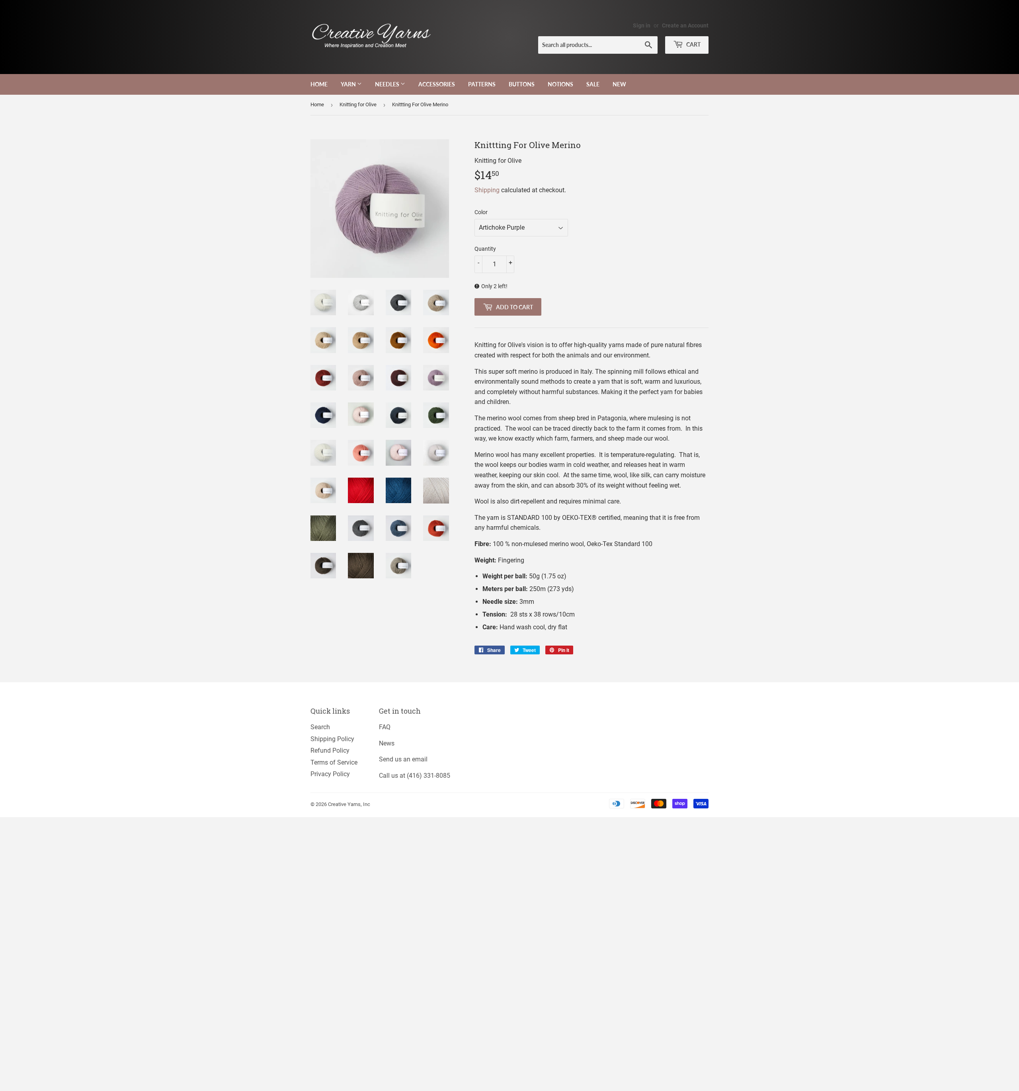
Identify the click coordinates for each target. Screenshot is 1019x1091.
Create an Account (685, 25)
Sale (592, 84)
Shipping (487, 190)
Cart (693, 44)
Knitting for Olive (358, 104)
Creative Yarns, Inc (349, 804)
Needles (387, 84)
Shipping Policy (332, 739)
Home (319, 84)
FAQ (384, 727)
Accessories (436, 84)
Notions (560, 84)
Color (481, 212)
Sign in (641, 25)
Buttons (522, 84)
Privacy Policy (330, 774)
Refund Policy (329, 750)
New (619, 84)
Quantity (485, 249)
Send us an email (403, 759)
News (386, 743)
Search (320, 727)
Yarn (349, 84)
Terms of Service (333, 762)
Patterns (482, 84)
